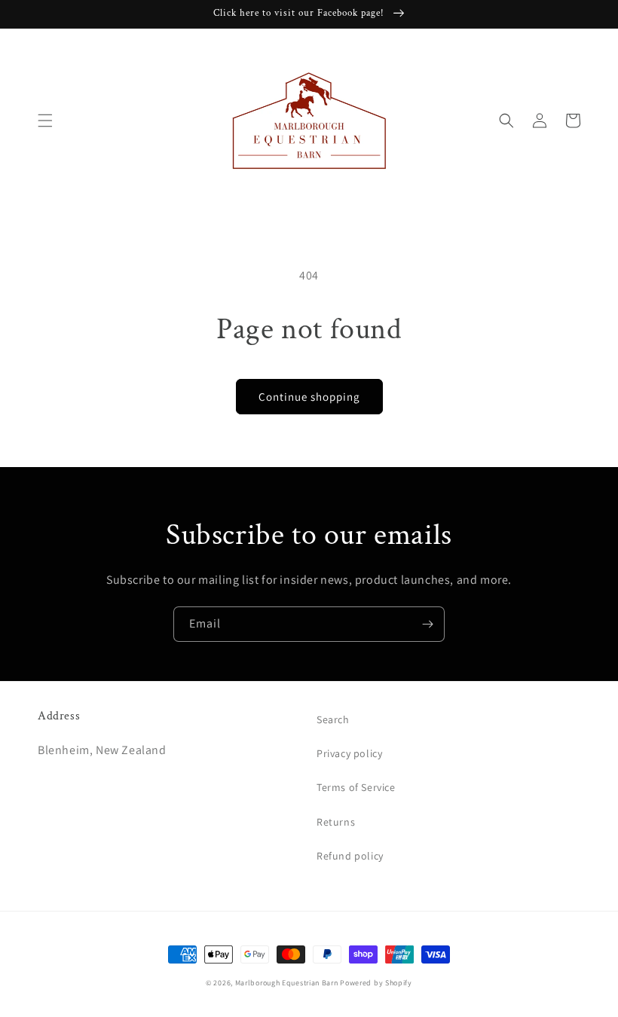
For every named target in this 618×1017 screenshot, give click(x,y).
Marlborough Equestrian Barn (286, 983)
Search (333, 719)
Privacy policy (349, 753)
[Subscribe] (427, 624)
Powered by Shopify (376, 983)
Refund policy (350, 856)
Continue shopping (309, 396)
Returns (336, 822)
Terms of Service (356, 787)
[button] (45, 120)
